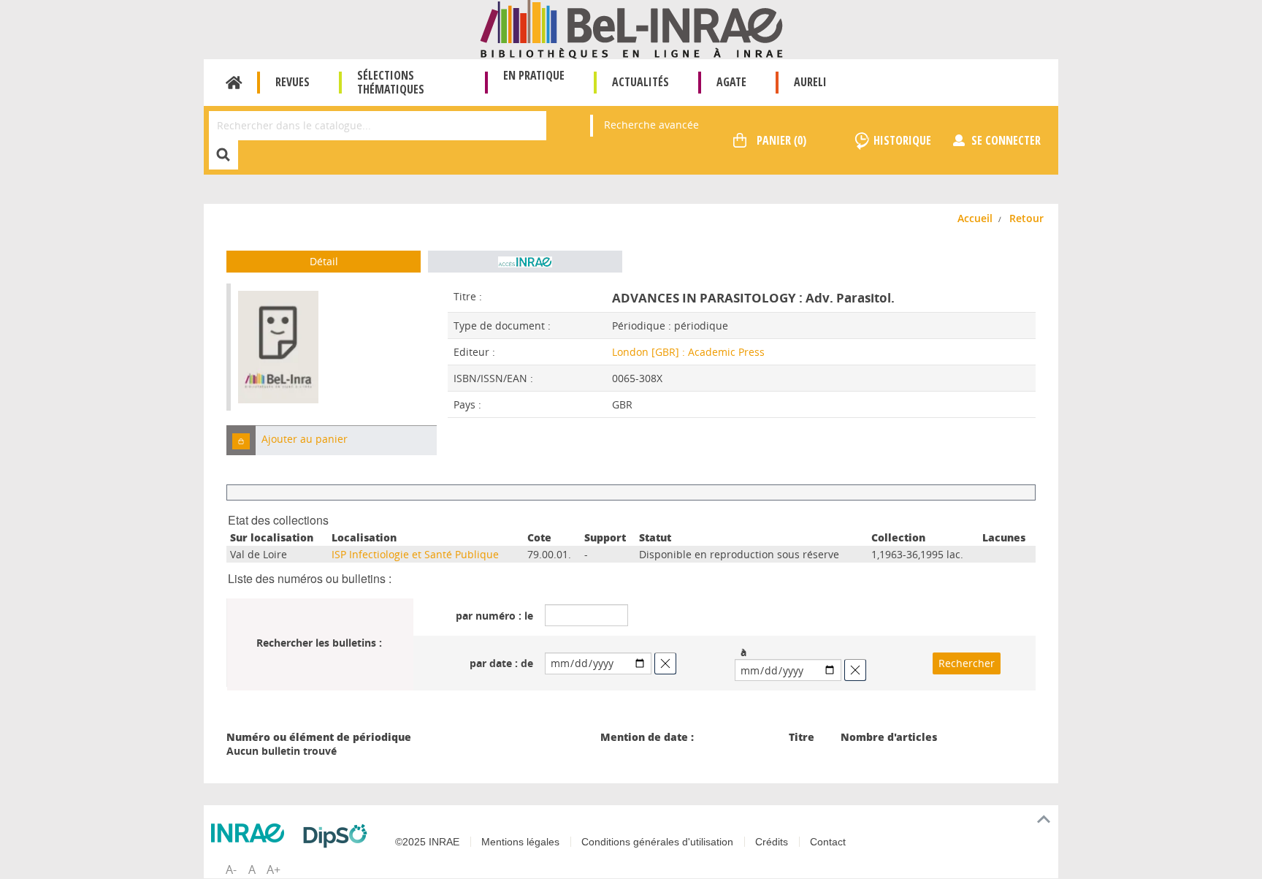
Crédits (771, 842)
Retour (1026, 218)
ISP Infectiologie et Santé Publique (415, 554)
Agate (731, 82)
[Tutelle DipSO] (339, 835)
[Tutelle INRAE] (251, 832)
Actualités (640, 82)
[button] (241, 440)
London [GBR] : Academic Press (688, 352)
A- (231, 869)
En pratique (534, 75)
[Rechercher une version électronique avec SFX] (525, 262)
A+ (273, 869)
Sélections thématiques (390, 82)
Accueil (234, 82)
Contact (828, 842)
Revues (292, 82)
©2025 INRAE (427, 842)
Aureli (810, 82)
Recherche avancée (651, 125)
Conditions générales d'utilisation (657, 842)
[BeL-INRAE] (631, 28)
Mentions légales (520, 842)
